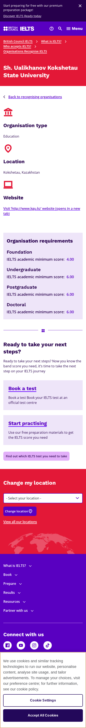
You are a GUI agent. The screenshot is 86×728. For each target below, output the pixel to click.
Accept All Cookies (43, 715)
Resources (11, 601)
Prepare (9, 583)
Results (9, 592)
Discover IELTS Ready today (22, 16)
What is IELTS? (51, 41)
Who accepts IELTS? (17, 46)
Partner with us (15, 610)
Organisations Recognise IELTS (25, 51)
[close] (80, 5)
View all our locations (20, 521)
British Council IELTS (18, 41)
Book (7, 574)
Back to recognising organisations (35, 97)
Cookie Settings (43, 700)
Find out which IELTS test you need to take (36, 456)
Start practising (27, 423)
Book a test (22, 388)
